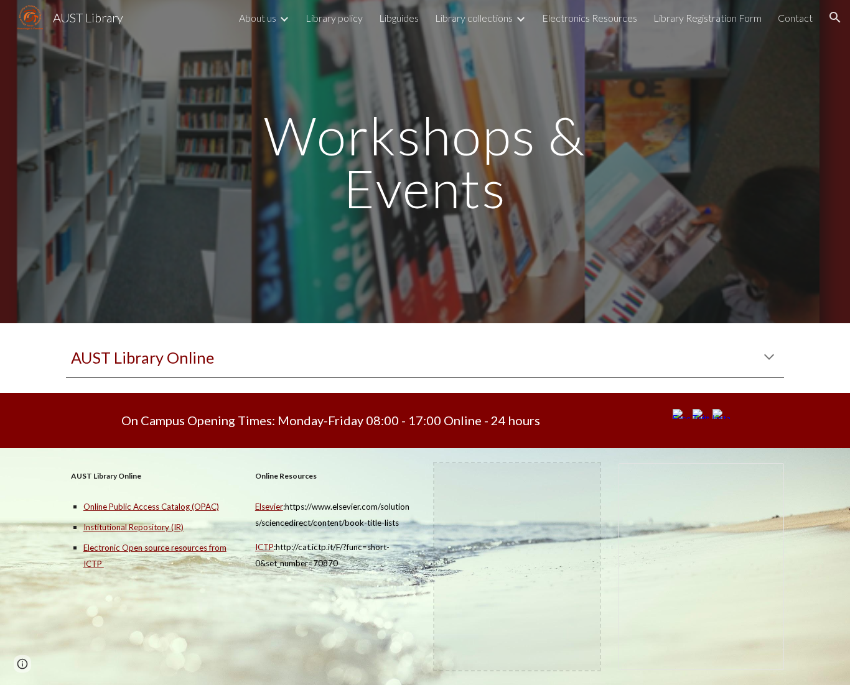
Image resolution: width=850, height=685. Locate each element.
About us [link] (257, 18)
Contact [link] (795, 18)
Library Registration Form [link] (707, 18)
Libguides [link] (399, 18)
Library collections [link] (474, 18)
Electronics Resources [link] (589, 18)
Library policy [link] (334, 18)
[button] (835, 17)
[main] (425, 162)
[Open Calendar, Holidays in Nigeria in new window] (760, 479)
